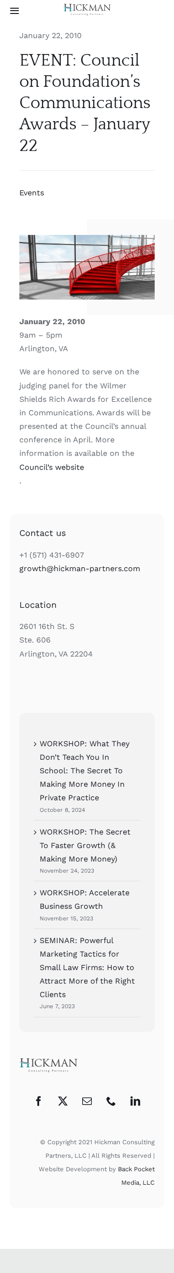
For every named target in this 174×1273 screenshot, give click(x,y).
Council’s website (51, 467)
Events (31, 192)
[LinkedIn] (135, 1101)
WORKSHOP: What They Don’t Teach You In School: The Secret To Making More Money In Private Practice (85, 771)
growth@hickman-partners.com (79, 568)
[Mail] (87, 1101)
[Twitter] (63, 1101)
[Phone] (111, 1101)
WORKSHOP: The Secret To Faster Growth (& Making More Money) (85, 845)
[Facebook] (38, 1101)
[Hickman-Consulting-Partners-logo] (87, 7)
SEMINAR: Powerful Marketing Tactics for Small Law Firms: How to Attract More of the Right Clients (87, 967)
